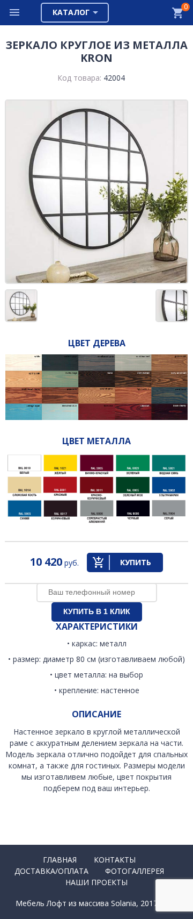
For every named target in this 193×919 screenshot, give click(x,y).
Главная (60, 859)
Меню (15, 12)
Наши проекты (96, 882)
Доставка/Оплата (51, 871)
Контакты (115, 859)
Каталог (71, 12)
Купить (135, 562)
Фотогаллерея (134, 871)
